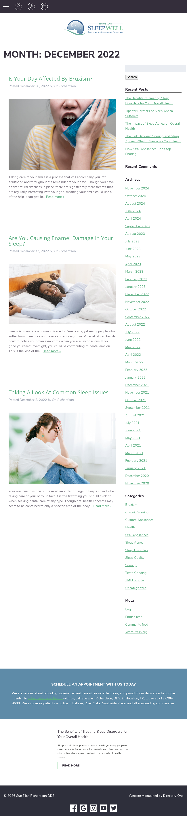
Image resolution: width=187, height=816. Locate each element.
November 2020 (137, 483)
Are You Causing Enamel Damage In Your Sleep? (61, 240)
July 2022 (132, 332)
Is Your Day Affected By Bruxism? (50, 78)
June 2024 (133, 211)
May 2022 (132, 347)
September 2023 (137, 226)
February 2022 (136, 370)
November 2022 (137, 302)
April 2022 (133, 355)
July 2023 (132, 241)
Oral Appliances (136, 535)
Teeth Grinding (136, 573)
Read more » (55, 197)
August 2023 (135, 234)
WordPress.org (136, 632)
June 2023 (133, 249)
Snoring (131, 565)
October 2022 (135, 309)
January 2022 (135, 377)
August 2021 (135, 415)
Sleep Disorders (136, 550)
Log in (129, 609)
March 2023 (134, 272)
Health (130, 527)
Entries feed (133, 617)
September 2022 (137, 317)
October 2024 (135, 196)
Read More (70, 765)
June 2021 (133, 430)
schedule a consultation (45, 698)
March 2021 (134, 453)
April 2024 (133, 219)
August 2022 (135, 325)
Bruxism (131, 505)
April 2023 (133, 264)
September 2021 (137, 408)
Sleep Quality (134, 558)
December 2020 (137, 476)
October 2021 (135, 400)
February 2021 (136, 461)
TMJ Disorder (134, 580)
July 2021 (132, 423)
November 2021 (137, 392)
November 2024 (137, 188)
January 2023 (135, 287)
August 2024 (135, 204)
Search (132, 77)
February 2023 (136, 279)
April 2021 (133, 445)
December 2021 (137, 385)
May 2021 (132, 438)
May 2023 (132, 256)
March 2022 (134, 362)
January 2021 (135, 468)
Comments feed (136, 625)
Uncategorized (135, 588)
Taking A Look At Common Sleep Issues (58, 392)
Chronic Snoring (137, 512)
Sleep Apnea (134, 542)
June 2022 (133, 340)
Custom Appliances (139, 520)
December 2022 (137, 294)
